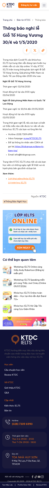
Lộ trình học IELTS (17, 183)
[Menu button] (44, 5)
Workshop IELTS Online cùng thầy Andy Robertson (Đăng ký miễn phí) (29, 270)
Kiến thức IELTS (12, 406)
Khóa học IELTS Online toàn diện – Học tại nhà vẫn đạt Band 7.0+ (30, 296)
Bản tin (8, 411)
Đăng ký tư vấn (29, 5)
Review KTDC (11, 375)
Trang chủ (7, 20)
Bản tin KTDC (23, 20)
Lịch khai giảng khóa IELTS (21, 179)
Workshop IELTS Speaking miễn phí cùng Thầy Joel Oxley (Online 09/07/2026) (30, 283)
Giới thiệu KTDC (12, 388)
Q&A (6, 393)
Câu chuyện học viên (14, 370)
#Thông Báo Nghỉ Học (15, 202)
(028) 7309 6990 (22, 424)
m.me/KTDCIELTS (32, 138)
